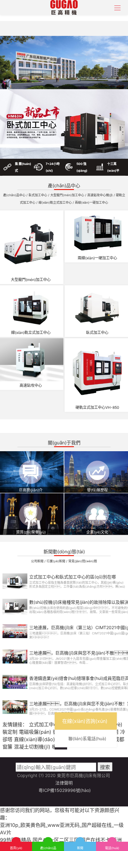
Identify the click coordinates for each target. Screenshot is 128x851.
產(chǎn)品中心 (14, 195)
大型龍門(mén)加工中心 (67, 195)
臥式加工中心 (38, 195)
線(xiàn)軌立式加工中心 (56, 202)
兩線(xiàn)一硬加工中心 (91, 202)
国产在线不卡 (95, 840)
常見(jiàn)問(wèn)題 (82, 561)
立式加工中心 (44, 724)
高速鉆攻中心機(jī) (100, 195)
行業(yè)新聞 (56, 561)
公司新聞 (37, 561)
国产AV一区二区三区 (56, 840)
